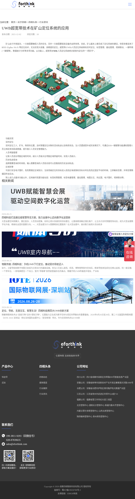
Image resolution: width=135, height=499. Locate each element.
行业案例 (43, 388)
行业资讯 (44, 22)
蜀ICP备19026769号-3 (71, 490)
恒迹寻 (5, 377)
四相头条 (33, 22)
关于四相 (22, 22)
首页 (13, 22)
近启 (4, 383)
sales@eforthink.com (16, 444)
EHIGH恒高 (72, 493)
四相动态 (43, 377)
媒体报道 (43, 383)
